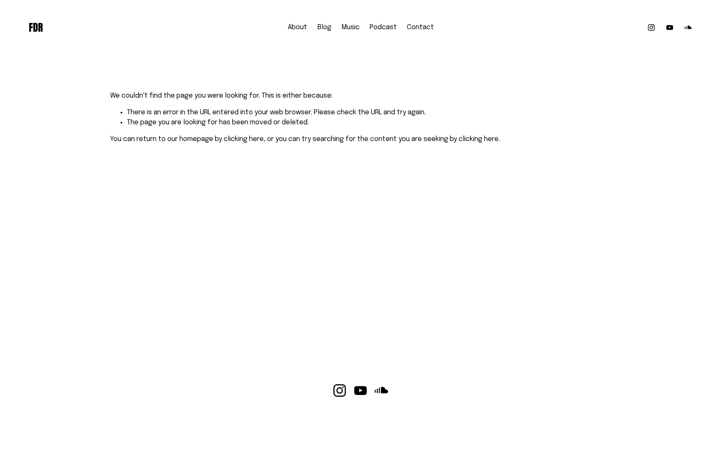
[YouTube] (670, 27)
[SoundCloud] (688, 27)
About (297, 27)
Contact (420, 27)
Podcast (383, 27)
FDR (36, 27)
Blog (324, 27)
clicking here (244, 139)
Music (350, 27)
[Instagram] (651, 27)
